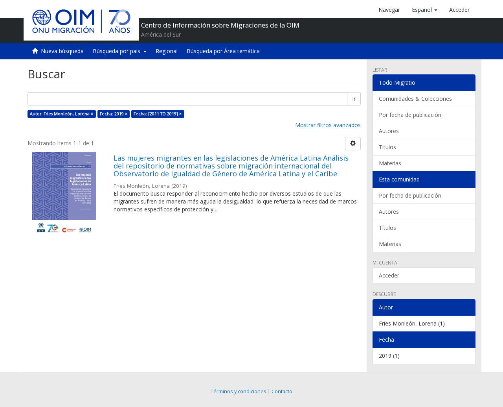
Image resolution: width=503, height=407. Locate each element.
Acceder (389, 275)
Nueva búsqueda (62, 51)
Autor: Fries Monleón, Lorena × (61, 114)
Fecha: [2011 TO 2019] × (158, 114)
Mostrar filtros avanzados (328, 125)
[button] (424, 10)
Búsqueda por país (118, 51)
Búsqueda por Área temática (223, 51)
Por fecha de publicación (410, 114)
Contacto (282, 391)
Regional (167, 51)
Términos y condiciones (238, 391)
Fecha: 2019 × (113, 114)
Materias (390, 163)
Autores (389, 131)
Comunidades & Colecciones (415, 98)
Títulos (387, 147)
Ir (354, 98)
